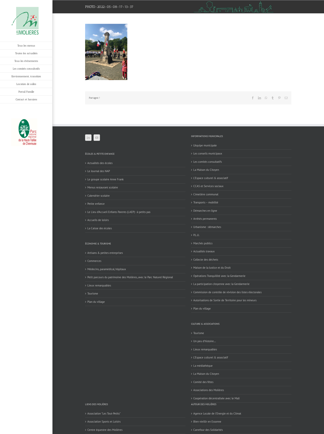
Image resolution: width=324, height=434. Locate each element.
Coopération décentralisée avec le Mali (216, 398)
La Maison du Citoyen (206, 170)
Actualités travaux (204, 251)
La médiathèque (203, 365)
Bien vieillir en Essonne (207, 421)
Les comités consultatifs (207, 161)
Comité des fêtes (203, 382)
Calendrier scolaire (98, 195)
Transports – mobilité (205, 202)
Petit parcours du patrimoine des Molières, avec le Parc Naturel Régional (130, 277)
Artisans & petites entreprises (105, 253)
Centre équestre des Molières (104, 430)
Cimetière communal (205, 194)
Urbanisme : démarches (207, 227)
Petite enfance (96, 203)
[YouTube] (97, 137)
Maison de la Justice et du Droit (212, 267)
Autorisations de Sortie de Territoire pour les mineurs (224, 300)
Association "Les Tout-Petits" (104, 413)
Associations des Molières (208, 390)
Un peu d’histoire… (204, 341)
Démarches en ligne (205, 210)
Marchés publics (202, 243)
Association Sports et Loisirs (104, 421)
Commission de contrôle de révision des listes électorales (227, 292)
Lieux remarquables (99, 285)
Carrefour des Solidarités (208, 430)
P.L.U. (196, 235)
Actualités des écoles (99, 163)
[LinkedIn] (88, 137)
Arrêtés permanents (205, 218)
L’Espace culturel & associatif (210, 178)
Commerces (94, 261)
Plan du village (96, 302)
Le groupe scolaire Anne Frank (105, 179)
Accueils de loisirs (98, 220)
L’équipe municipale (205, 145)
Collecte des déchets (205, 259)
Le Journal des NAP (98, 171)
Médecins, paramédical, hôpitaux (106, 269)
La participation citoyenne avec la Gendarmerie (221, 284)
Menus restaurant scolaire (102, 187)
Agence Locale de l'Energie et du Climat (217, 413)
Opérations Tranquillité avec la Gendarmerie (219, 276)
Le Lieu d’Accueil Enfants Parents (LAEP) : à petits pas (118, 212)
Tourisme (92, 293)
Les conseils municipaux (207, 153)
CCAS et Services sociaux (208, 186)
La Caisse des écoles (99, 228)
